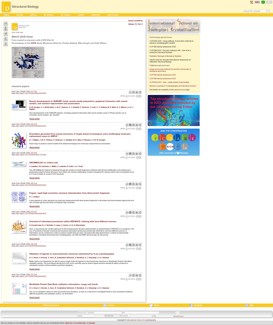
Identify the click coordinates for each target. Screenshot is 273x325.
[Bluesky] (174, 156)
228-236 (33, 244)
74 (29, 92)
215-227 (33, 212)
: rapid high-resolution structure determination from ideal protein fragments (69, 193)
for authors (49, 15)
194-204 (33, 153)
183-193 (33, 124)
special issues (179, 90)
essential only (80, 323)
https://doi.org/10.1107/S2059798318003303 (29, 276)
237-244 (33, 275)
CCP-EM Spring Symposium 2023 (163, 79)
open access (112, 15)
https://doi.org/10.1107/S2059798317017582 (29, 155)
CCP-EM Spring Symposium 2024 (163, 75)
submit (81, 15)
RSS (251, 305)
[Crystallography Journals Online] (252, 2)
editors (33, 15)
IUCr (257, 2)
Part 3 (140, 24)
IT (263, 2)
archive (19, 15)
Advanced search (178, 316)
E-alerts (111, 305)
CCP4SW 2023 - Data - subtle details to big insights (169, 82)
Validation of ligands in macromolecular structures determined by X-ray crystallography (71, 254)
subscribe (96, 15)
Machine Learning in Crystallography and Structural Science (173, 86)
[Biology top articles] (174, 126)
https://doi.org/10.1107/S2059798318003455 (29, 93)
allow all (68, 323)
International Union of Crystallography (141, 320)
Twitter (156, 305)
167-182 (33, 92)
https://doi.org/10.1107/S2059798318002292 (29, 185)
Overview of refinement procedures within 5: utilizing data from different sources (72, 221)
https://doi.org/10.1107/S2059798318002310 (29, 126)
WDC (269, 2)
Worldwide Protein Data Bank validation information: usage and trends (63, 284)
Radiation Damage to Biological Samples (165, 56)
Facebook (198, 305)
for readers (66, 15)
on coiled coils (43, 162)
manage (91, 323)
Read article (35, 119)
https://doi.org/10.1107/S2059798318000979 (29, 214)
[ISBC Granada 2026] (174, 32)
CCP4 (33, 43)
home (7, 15)
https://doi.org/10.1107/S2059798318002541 (29, 246)
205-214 (33, 183)
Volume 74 (132, 24)
